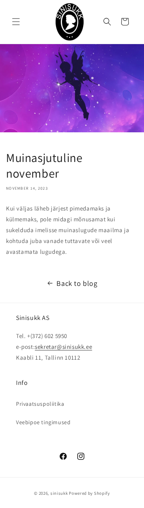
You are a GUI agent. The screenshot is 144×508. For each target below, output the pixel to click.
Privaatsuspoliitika (40, 403)
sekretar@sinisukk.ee (63, 346)
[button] (16, 21)
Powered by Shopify (89, 493)
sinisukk (59, 493)
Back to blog (76, 283)
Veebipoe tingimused (43, 422)
